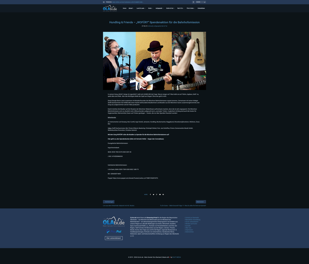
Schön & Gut (169, 8)
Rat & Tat (180, 8)
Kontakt (187, 226)
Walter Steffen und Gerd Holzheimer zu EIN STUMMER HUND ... (128, 2)
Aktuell (131, 8)
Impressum (189, 230)
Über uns (188, 228)
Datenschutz (189, 232)
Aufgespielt (159, 8)
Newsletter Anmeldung (192, 219)
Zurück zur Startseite (192, 217)
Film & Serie (190, 8)
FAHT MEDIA (177, 257)
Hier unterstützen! (114, 238)
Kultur (150, 8)
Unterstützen (201, 8)
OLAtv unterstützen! (191, 221)
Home (124, 8)
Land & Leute (140, 8)
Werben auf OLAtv (191, 223)
